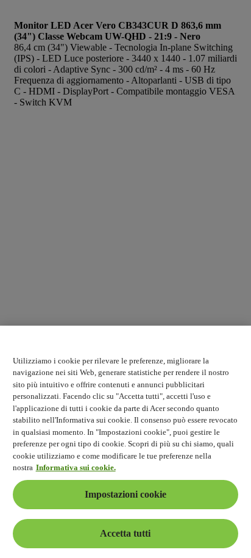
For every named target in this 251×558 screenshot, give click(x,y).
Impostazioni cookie (125, 494)
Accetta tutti (125, 533)
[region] (125, 442)
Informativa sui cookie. (76, 467)
